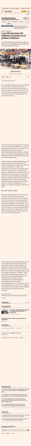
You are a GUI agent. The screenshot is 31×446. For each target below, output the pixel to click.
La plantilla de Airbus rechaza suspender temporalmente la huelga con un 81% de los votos (13, 405)
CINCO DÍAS (3, 321)
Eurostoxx (8, 433)
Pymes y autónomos (6, 31)
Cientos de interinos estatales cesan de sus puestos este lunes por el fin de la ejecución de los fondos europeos (16, 415)
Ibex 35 (3, 8)
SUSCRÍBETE (24, 11)
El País (28, 14)
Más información (4, 334)
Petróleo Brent (24, 8)
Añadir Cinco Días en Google (9, 80)
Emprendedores (14, 21)
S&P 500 (13, 8)
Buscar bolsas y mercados (8, 426)
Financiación (27, 21)
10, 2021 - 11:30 (17, 73)
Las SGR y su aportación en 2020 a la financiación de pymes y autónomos (19, 311)
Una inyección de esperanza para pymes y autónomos (13, 319)
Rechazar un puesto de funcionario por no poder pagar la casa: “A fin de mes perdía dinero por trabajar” (15, 419)
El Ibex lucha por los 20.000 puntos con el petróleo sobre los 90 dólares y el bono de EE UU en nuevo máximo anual (14, 400)
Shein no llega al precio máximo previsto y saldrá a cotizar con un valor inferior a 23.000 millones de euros (15, 390)
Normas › (28, 302)
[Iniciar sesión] (29, 11)
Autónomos (4, 21)
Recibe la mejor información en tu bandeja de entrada (15, 295)
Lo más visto (4, 411)
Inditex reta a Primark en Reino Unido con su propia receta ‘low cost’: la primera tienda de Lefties (14, 395)
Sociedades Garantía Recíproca (8, 328)
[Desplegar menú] (2, 11)
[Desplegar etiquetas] (29, 328)
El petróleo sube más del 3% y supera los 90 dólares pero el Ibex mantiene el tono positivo (21, 27)
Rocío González (15, 71)
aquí (22, 337)
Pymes (9, 21)
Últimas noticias (6, 386)
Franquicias (21, 21)
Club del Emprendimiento (26, 18)
